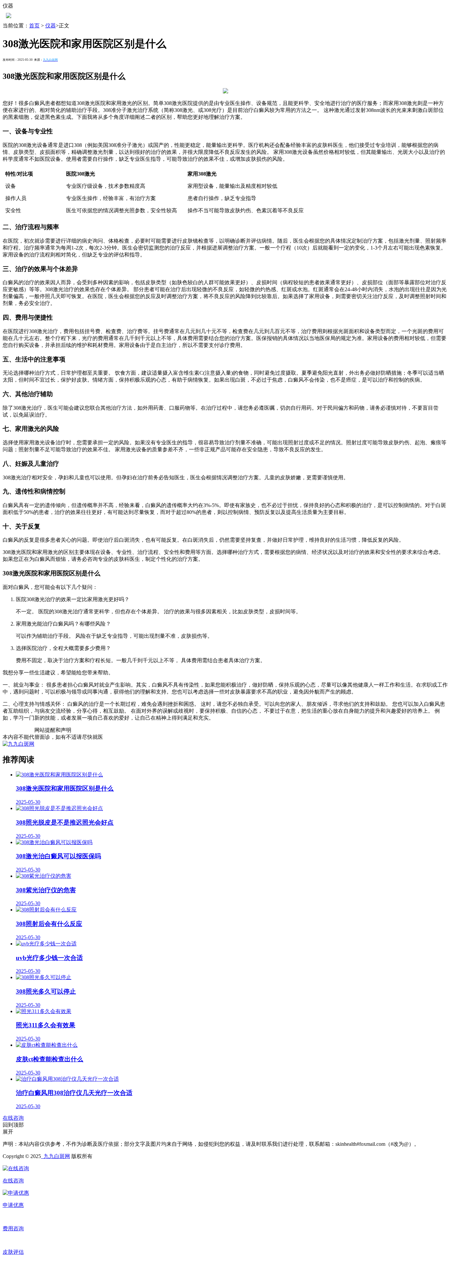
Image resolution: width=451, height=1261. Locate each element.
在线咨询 (13, 1118)
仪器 (50, 25)
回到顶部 (13, 1125)
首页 (34, 25)
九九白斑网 (55, 1156)
